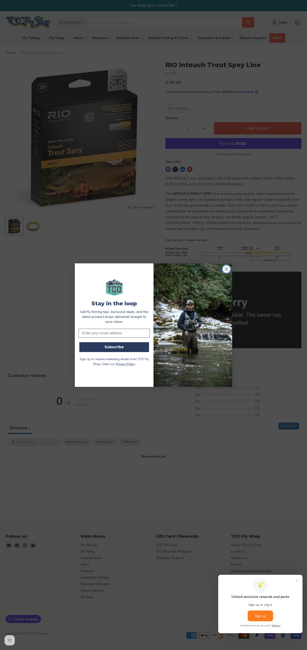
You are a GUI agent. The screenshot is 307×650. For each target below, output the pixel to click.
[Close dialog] (226, 269)
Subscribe (114, 347)
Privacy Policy (125, 364)
